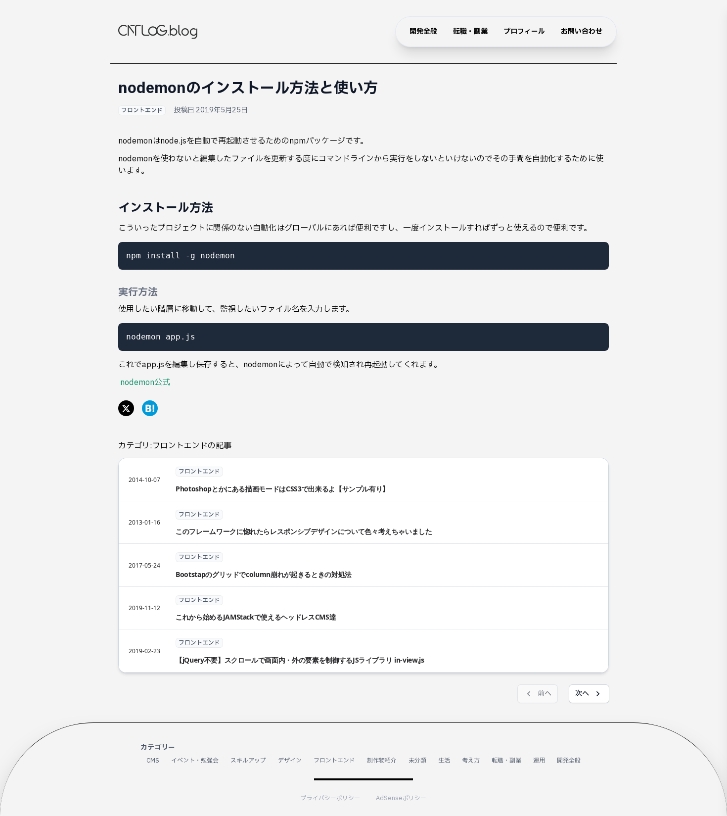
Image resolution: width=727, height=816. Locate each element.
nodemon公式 (145, 382)
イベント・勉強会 (195, 760)
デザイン (290, 760)
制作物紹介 (382, 760)
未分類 (417, 760)
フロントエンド (142, 110)
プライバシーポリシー (330, 798)
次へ (582, 693)
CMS (152, 760)
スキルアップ (248, 760)
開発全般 (423, 31)
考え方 (471, 760)
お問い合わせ (581, 31)
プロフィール (524, 31)
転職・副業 (470, 31)
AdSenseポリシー (401, 798)
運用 (539, 760)
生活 (444, 760)
